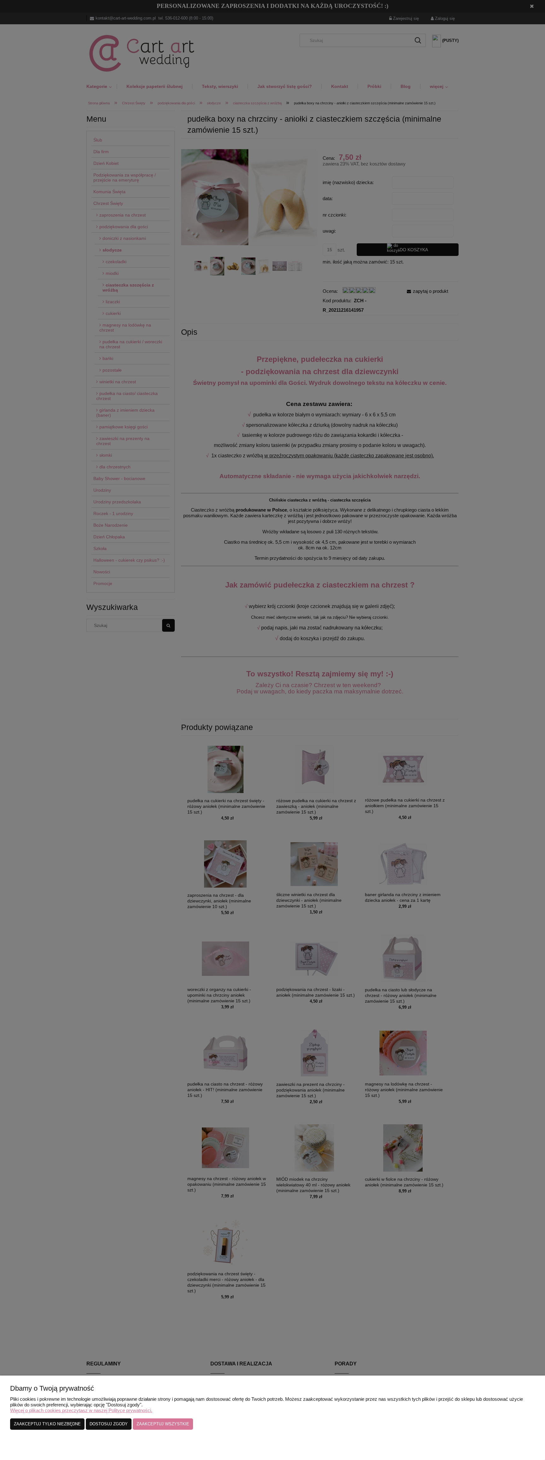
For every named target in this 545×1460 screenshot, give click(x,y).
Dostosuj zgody (109, 1424)
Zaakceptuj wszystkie (163, 1424)
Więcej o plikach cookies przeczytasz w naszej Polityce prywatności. (81, 1410)
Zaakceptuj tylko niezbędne (47, 1424)
